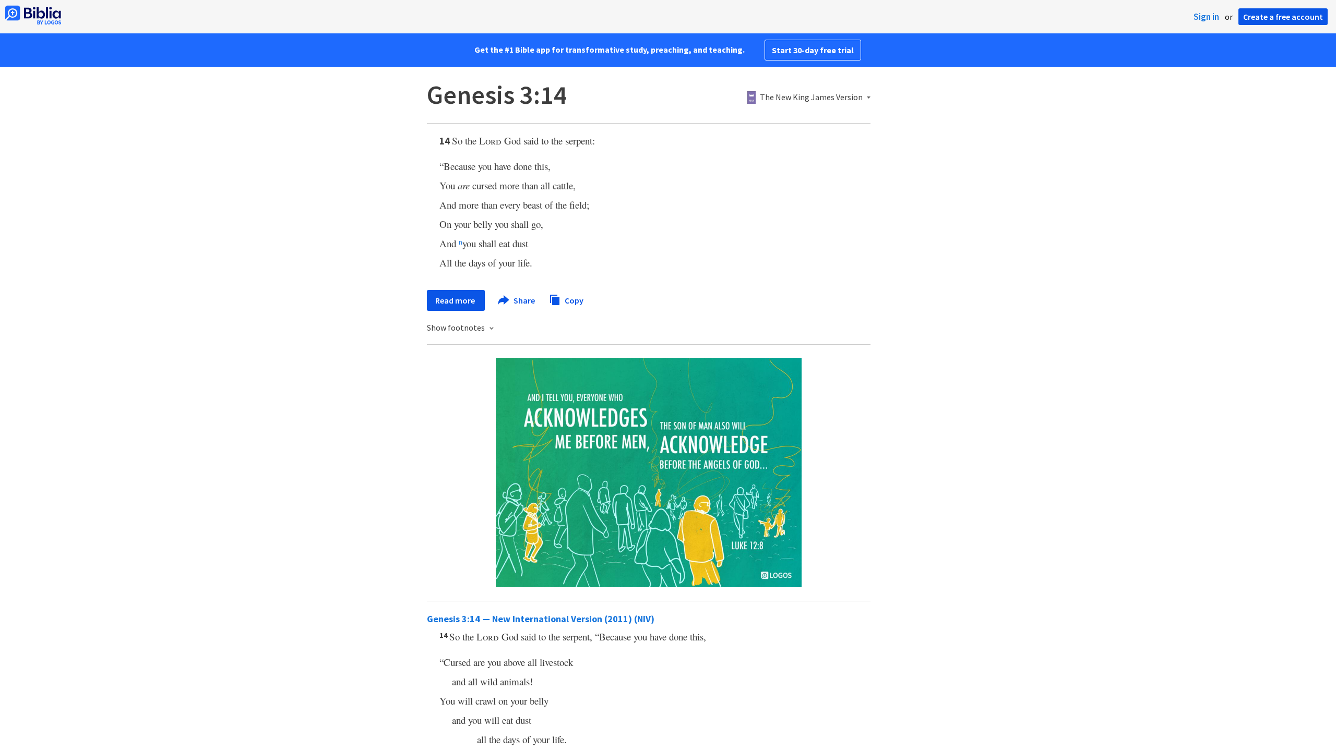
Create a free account (1283, 16)
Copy (573, 300)
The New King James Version (811, 97)
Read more (455, 300)
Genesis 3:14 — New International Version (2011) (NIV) (540, 619)
